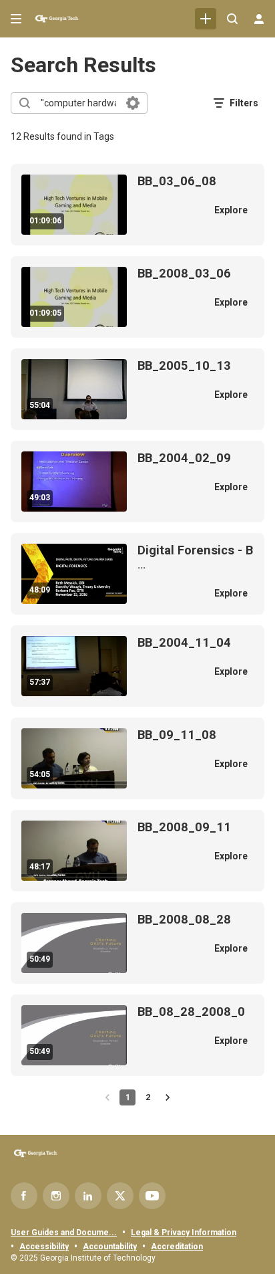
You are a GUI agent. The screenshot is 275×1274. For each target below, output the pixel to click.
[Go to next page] (168, 1097)
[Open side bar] (16, 18)
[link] (205, 18)
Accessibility (44, 1246)
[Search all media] (232, 18)
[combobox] (78, 103)
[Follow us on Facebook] (24, 1195)
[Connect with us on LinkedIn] (88, 1195)
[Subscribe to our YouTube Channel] (152, 1195)
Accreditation (177, 1246)
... (195, 557)
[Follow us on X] (120, 1195)
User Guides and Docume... (64, 1232)
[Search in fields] (133, 103)
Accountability (110, 1246)
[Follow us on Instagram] (56, 1195)
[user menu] (259, 18)
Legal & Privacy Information (183, 1232)
